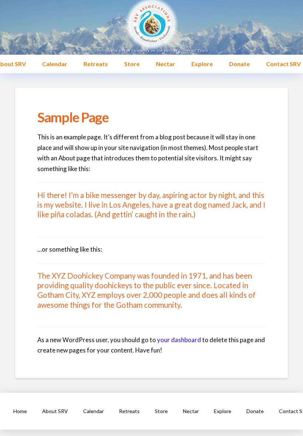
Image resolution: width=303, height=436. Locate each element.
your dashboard (179, 340)
